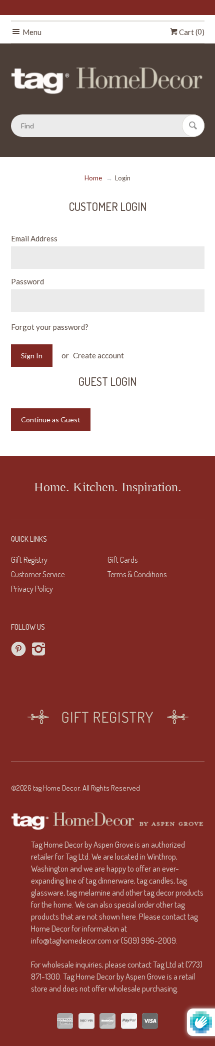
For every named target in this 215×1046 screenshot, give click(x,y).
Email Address (34, 238)
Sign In (31, 355)
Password (27, 281)
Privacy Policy (32, 589)
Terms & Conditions (137, 574)
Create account (98, 355)
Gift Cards (123, 560)
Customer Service (37, 574)
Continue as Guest (50, 419)
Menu (31, 31)
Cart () (191, 31)
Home (93, 178)
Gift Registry (29, 560)
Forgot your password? (49, 326)
